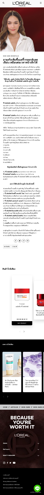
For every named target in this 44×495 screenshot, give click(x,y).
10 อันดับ (7, 246)
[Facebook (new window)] (7, 463)
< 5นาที (14, 246)
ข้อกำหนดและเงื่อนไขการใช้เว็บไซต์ (11, 484)
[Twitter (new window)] (10, 463)
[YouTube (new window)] (14, 463)
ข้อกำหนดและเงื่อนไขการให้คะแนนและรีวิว (13, 487)
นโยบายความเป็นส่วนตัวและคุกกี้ (10, 478)
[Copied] (23, 240)
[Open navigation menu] (40, 3)
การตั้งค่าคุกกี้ (6, 475)
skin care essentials (11, 56)
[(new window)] (4, 463)
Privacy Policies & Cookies (10, 481)
